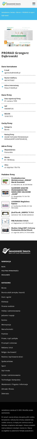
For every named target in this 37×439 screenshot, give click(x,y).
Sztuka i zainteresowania (10, 375)
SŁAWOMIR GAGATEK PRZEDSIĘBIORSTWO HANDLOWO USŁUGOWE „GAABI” (21, 191)
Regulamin (5, 275)
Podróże (4, 334)
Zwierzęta (5, 393)
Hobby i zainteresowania (10, 311)
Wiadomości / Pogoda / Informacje (14, 384)
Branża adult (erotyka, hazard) (13, 292)
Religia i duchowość (8, 352)
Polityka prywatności (10, 271)
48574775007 (9, 80)
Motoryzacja (6, 325)
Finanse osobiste (7, 306)
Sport (3, 366)
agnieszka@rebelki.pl (12, 73)
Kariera (4, 320)
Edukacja (4, 302)
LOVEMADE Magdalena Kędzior (20, 203)
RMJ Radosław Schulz (19, 221)
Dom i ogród (6, 297)
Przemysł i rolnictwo (9, 343)
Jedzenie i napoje (7, 315)
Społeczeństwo (7, 361)
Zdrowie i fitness (7, 389)
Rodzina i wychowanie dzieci (12, 357)
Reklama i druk (7, 348)
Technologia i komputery (10, 380)
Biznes (6, 129)
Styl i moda (5, 370)
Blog (3, 267)
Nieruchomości (7, 329)
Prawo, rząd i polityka (9, 338)
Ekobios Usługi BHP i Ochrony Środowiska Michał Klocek (23, 229)
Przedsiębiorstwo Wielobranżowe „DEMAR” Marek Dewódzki (21, 180)
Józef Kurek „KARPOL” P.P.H (22, 212)
